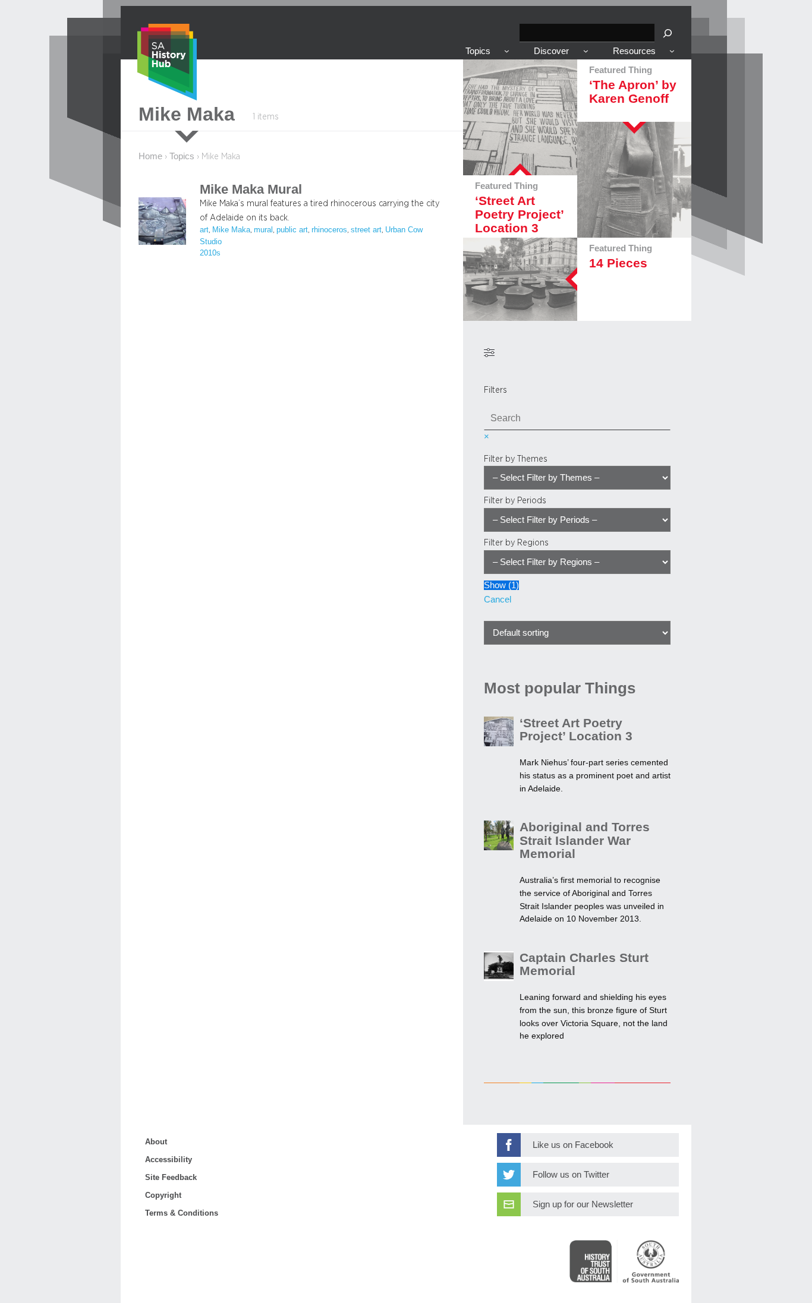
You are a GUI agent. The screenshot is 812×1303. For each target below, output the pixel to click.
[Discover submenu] (585, 50)
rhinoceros (329, 230)
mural (263, 230)
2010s (210, 253)
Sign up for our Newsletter (583, 1204)
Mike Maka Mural (251, 189)
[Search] (667, 33)
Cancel (497, 599)
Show (501, 585)
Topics (181, 156)
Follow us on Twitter (571, 1174)
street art (366, 230)
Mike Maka (231, 230)
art (204, 230)
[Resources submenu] (672, 50)
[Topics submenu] (506, 50)
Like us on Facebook (573, 1145)
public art (292, 230)
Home (150, 156)
